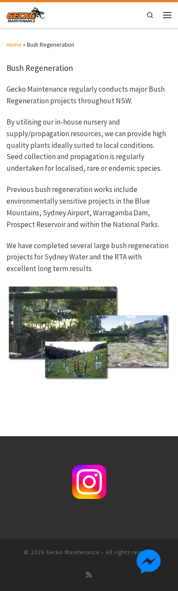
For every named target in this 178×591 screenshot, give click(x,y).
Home (14, 44)
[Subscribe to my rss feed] (89, 575)
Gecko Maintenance (72, 552)
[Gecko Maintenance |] (25, 14)
